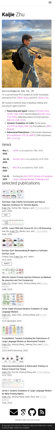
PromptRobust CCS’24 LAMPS (21, 135)
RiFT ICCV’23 (13, 138)
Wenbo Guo (43, 98)
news (6, 144)
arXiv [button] (6, 215)
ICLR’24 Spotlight (15, 126)
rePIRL (16, 150)
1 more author (41, 231)
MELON (16, 167)
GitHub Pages (8, 428)
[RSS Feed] (41, 412)
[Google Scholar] (23, 412)
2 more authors (43, 372)
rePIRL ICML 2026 (15, 114)
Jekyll (32, 425)
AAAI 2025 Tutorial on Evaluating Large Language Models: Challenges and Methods (32, 179)
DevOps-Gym (19, 159)
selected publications (21, 183)
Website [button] (7, 263)
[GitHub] (32, 412)
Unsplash (26, 428)
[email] (14, 412)
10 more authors (42, 208)
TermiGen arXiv (42, 111)
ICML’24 (27, 126)
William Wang (23, 98)
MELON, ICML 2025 (16, 120)
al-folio (40, 425)
